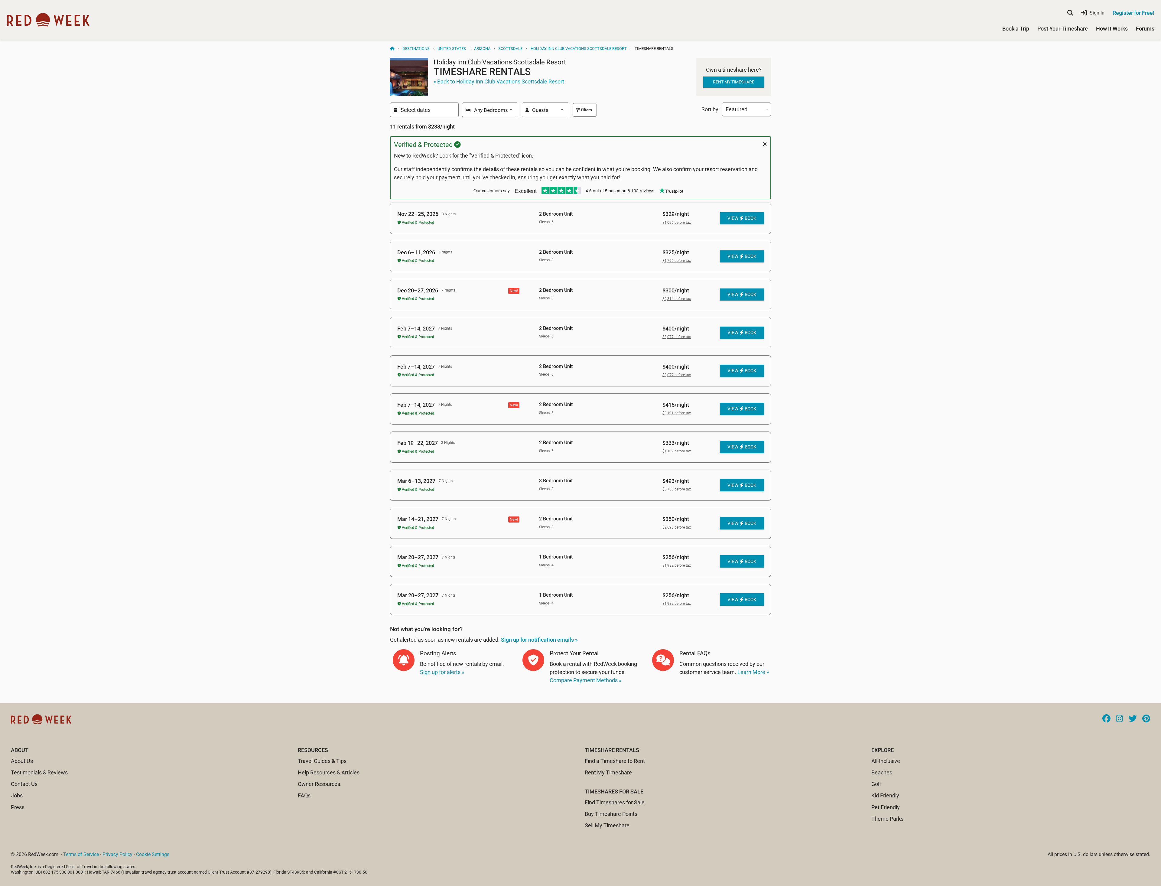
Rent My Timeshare (608, 772)
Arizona (482, 48)
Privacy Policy (117, 854)
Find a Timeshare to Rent (615, 761)
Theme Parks (887, 819)
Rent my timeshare (733, 82)
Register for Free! (1133, 13)
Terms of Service (81, 854)
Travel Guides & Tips (322, 761)
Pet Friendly (885, 807)
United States (451, 48)
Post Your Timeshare (1062, 28)
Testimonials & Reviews (39, 772)
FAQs (304, 795)
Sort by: (711, 109)
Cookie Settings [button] (152, 854)
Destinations (416, 48)
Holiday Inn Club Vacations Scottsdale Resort (579, 48)
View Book (741, 218)
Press (17, 807)
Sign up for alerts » (442, 672)
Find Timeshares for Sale (615, 802)
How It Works (1112, 28)
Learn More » (753, 672)
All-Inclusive (885, 761)
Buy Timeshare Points (611, 814)
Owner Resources (319, 784)
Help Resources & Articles (328, 772)
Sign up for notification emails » (539, 640)
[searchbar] (1070, 13)
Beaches (881, 772)
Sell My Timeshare (607, 825)
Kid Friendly (885, 795)
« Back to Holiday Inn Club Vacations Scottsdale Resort (499, 81)
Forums (1145, 28)
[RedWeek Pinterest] (1146, 719)
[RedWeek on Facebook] (1106, 719)
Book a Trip (1015, 28)
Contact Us (24, 784)
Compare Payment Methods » (585, 680)
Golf (876, 784)
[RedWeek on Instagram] (1119, 719)
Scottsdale (510, 48)
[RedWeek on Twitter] (1133, 719)
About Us (22, 761)
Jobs (17, 795)
